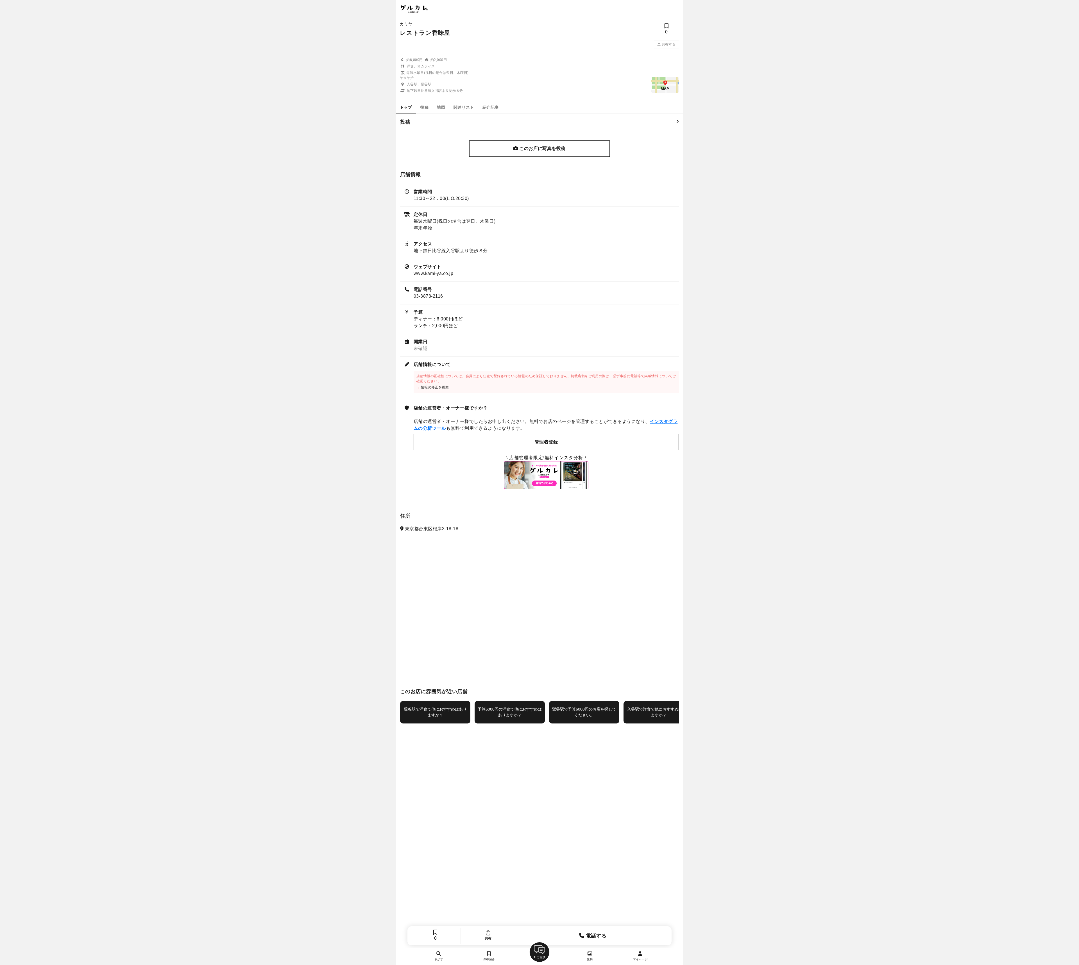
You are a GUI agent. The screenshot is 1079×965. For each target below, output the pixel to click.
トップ (406, 107)
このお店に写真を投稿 (542, 148)
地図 (441, 107)
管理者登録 (546, 442)
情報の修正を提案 (435, 387)
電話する (595, 936)
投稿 (424, 107)
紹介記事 (490, 107)
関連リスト (464, 107)
